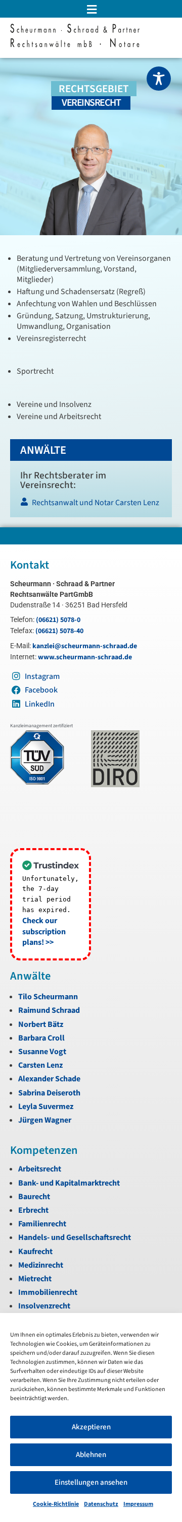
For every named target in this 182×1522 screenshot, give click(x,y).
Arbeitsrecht (39, 1168)
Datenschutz (101, 1504)
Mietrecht (35, 1278)
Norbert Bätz (40, 1024)
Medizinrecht (40, 1265)
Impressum (138, 1504)
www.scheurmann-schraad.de (85, 657)
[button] (91, 9)
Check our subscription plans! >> (44, 931)
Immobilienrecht (47, 1292)
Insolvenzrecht (44, 1305)
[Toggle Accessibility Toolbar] (159, 78)
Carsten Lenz (40, 1065)
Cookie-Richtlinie (56, 1504)
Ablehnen (91, 1454)
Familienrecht (42, 1223)
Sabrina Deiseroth (49, 1092)
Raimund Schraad (49, 1010)
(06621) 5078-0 (58, 620)
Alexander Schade (49, 1078)
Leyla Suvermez (45, 1106)
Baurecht (34, 1196)
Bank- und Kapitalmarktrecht (69, 1183)
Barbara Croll (41, 1038)
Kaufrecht (35, 1251)
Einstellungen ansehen (91, 1482)
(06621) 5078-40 (59, 631)
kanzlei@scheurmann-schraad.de (84, 646)
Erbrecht (33, 1210)
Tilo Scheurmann (48, 996)
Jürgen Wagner (44, 1120)
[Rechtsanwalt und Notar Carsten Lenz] (90, 505)
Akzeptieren (91, 1427)
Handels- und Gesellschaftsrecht (74, 1237)
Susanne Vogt (42, 1051)
